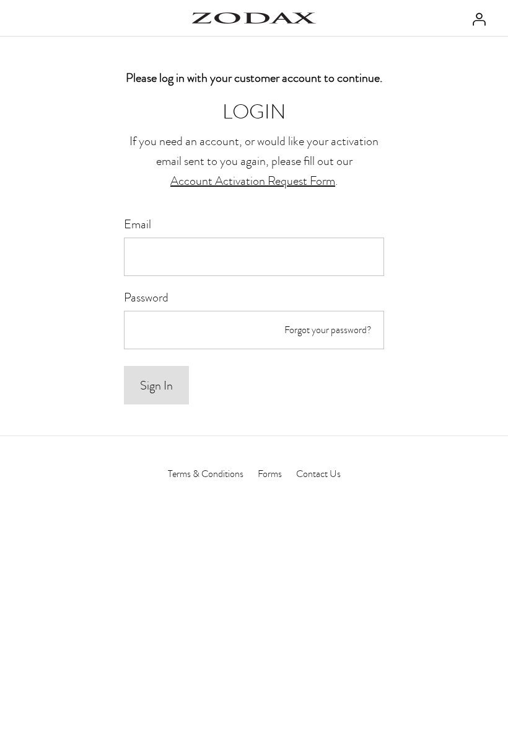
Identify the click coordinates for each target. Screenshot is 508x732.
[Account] (475, 18)
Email (137, 224)
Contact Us (318, 474)
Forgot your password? (328, 330)
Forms (270, 474)
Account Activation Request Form (252, 180)
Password (146, 297)
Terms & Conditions (205, 474)
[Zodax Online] (254, 18)
